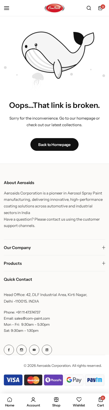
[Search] (89, 8)
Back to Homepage (54, 144)
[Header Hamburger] (9, 8)
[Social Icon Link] (9, 350)
